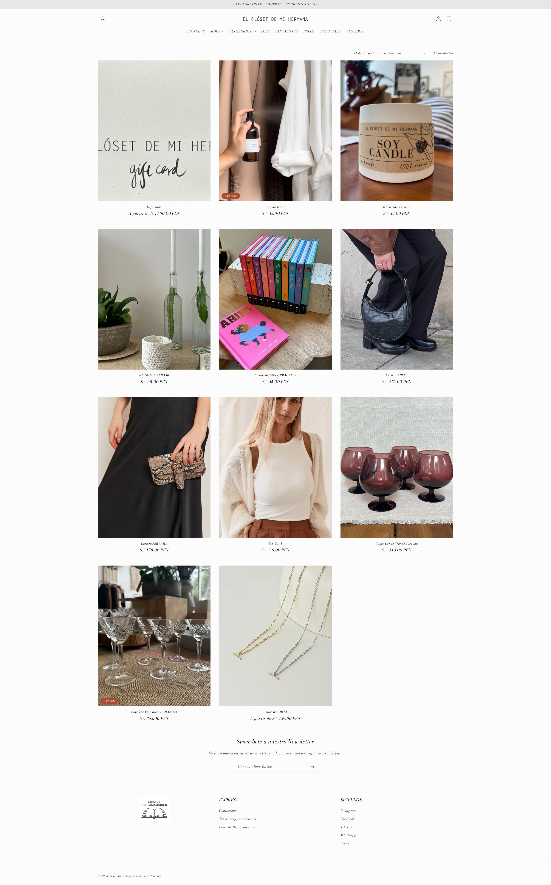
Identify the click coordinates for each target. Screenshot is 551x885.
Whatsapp (348, 835)
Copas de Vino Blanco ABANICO (154, 712)
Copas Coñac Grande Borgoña (397, 544)
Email (345, 843)
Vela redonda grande (396, 207)
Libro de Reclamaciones (237, 827)
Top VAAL (275, 544)
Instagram (349, 810)
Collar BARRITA (275, 712)
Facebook (348, 818)
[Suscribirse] (313, 766)
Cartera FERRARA (154, 544)
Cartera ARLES (396, 375)
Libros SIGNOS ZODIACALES (275, 375)
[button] (103, 19)
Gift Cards (154, 207)
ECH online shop (120, 876)
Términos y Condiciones (237, 818)
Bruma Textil (275, 207)
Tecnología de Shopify (146, 876)
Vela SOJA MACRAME (154, 375)
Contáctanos (228, 810)
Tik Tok (346, 827)
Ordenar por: (364, 53)
